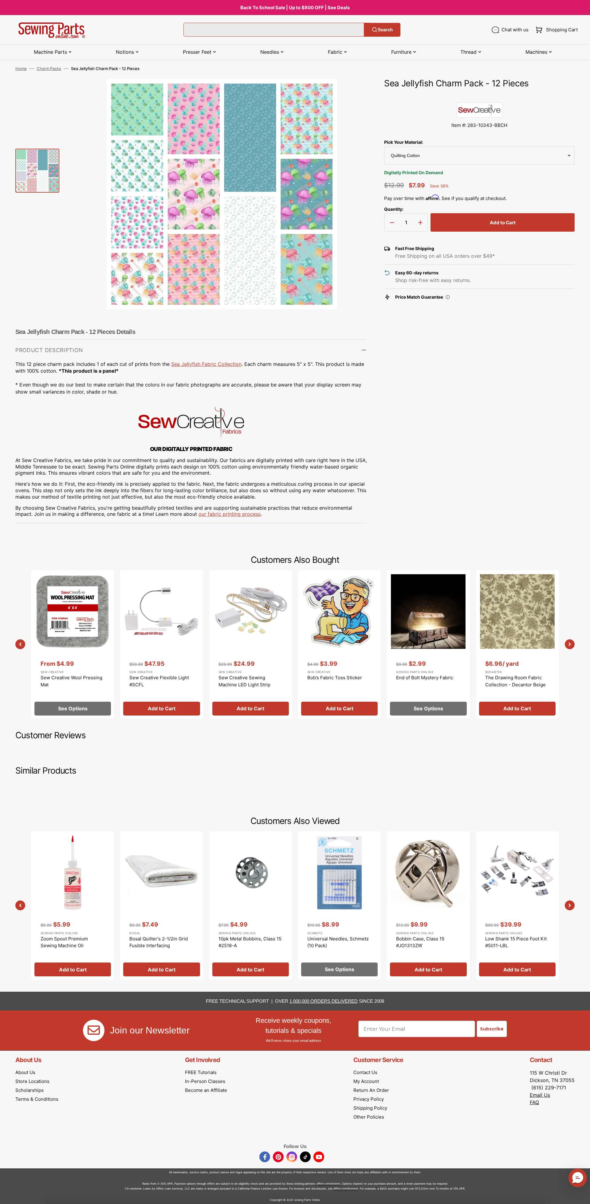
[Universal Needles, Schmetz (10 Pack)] (339, 905)
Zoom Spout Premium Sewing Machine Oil (64, 942)
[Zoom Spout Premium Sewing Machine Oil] (72, 905)
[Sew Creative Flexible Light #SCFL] (161, 644)
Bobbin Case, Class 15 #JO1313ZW (420, 942)
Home (21, 68)
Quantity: (393, 209)
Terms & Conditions (36, 1099)
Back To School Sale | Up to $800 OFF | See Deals (295, 7)
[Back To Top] (581, 1195)
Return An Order (371, 1090)
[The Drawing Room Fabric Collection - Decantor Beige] (517, 644)
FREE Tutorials (201, 1072)
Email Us (540, 1095)
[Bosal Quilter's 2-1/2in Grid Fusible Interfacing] (161, 905)
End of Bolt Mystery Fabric (424, 677)
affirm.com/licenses (345, 1188)
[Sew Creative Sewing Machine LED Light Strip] (250, 644)
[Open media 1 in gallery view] (353, 92)
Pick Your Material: (403, 142)
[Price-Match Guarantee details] (448, 297)
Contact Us (365, 1072)
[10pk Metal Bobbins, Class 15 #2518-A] (250, 905)
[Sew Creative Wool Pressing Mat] (72, 644)
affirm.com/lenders (328, 1183)
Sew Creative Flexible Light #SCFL (159, 681)
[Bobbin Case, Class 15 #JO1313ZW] (428, 905)
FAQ (534, 1102)
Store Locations (32, 1081)
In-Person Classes (205, 1081)
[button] (555, 30)
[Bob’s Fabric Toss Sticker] (339, 644)
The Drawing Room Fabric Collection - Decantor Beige (515, 681)
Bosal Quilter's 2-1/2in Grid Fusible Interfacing (158, 942)
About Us (25, 1072)
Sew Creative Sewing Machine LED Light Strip (244, 681)
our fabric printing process (230, 514)
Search (385, 29)
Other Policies (368, 1117)
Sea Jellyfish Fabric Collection (206, 364)
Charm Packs (49, 68)
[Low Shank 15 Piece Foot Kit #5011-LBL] (517, 905)
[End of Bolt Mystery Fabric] (428, 644)
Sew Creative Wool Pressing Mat (71, 681)
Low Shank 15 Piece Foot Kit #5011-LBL (516, 942)
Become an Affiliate (206, 1090)
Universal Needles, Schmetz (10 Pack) (338, 942)
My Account (366, 1081)
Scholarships (29, 1090)
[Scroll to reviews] (479, 96)
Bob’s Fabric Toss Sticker (334, 677)
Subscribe (492, 1029)
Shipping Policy (370, 1108)
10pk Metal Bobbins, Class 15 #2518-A (249, 942)
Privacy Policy (368, 1099)
